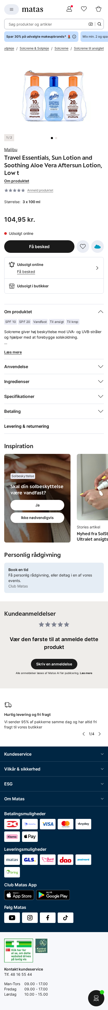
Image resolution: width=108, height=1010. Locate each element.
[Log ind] (69, 9)
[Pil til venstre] (83, 734)
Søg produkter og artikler (30, 24)
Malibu (10, 149)
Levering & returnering (26, 426)
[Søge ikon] (99, 24)
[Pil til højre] (99, 734)
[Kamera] (91, 24)
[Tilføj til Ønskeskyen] (97, 246)
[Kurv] (98, 9)
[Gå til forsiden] (32, 9)
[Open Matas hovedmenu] (11, 9)
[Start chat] (96, 998)
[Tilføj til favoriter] (83, 246)
